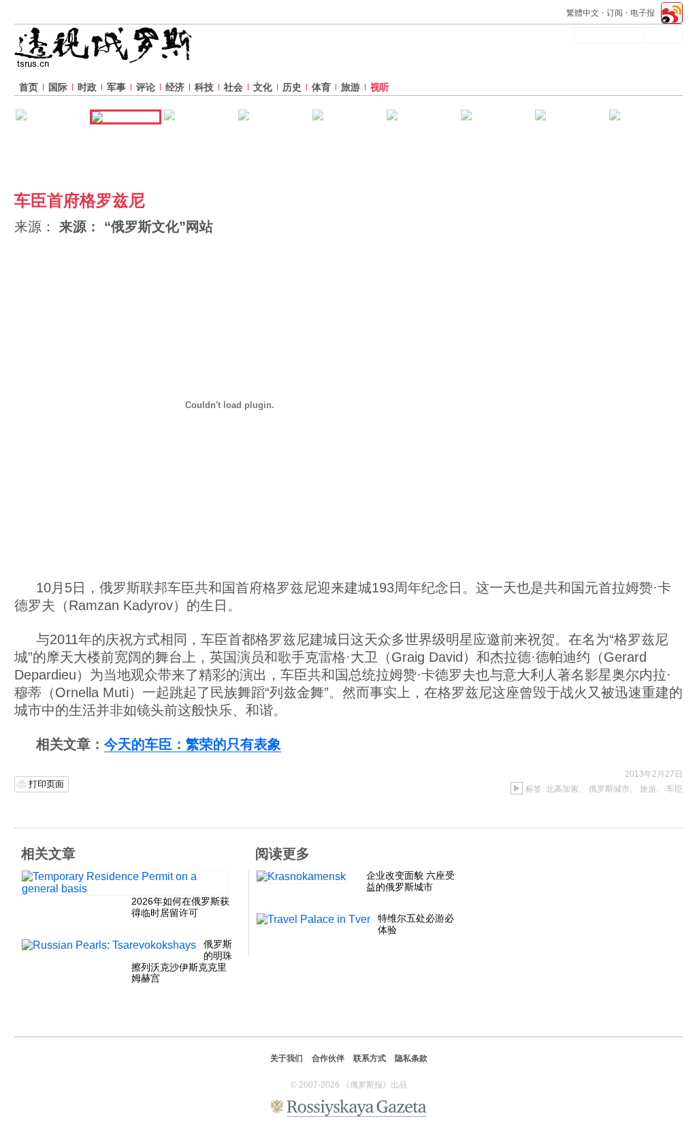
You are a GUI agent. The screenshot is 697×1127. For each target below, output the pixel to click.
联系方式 (369, 1058)
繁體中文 (582, 13)
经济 (174, 87)
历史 (292, 87)
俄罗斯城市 (609, 789)
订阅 (614, 13)
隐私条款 (411, 1058)
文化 (262, 87)
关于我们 (286, 1058)
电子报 (642, 13)
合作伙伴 (328, 1058)
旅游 (350, 87)
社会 (233, 87)
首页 (28, 87)
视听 (379, 87)
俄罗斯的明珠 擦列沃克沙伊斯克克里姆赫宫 (181, 961)
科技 (204, 87)
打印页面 (46, 784)
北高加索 (562, 789)
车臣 (674, 789)
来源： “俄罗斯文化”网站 (136, 226)
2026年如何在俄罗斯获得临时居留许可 (180, 907)
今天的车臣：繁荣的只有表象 (192, 744)
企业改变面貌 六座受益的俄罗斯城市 (410, 881)
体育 (321, 87)
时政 (87, 87)
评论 (145, 87)
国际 (57, 87)
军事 (116, 87)
